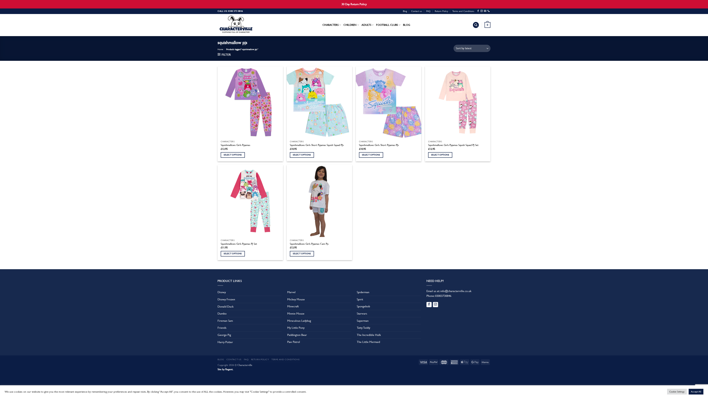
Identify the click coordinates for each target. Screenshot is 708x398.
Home (220, 49)
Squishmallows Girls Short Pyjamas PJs (379, 145)
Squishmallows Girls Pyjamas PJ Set (239, 243)
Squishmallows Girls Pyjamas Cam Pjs (309, 243)
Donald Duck (226, 306)
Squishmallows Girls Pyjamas (235, 145)
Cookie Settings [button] (677, 391)
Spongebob (363, 306)
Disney (222, 292)
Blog (405, 11)
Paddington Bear (297, 335)
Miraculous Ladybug (299, 320)
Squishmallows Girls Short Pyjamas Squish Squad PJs (317, 145)
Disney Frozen (226, 299)
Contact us (416, 11)
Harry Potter (225, 342)
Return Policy (441, 11)
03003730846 (443, 296)
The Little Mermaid (368, 342)
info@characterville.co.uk (455, 291)
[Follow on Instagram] (481, 11)
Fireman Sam (225, 320)
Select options (233, 154)
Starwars (362, 313)
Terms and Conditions (463, 11)
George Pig (224, 335)
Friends (222, 327)
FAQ (428, 11)
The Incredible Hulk (369, 335)
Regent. (229, 369)
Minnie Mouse (295, 313)
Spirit (360, 299)
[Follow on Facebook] (478, 11)
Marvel (291, 292)
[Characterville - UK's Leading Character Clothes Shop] (236, 25)
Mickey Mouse (296, 299)
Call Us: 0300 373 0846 (230, 11)
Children (349, 24)
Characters (330, 24)
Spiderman (363, 292)
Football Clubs (387, 24)
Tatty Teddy (363, 327)
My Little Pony (296, 327)
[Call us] (488, 11)
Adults (366, 24)
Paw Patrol (293, 342)
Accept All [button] (696, 391)
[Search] (476, 25)
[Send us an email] (485, 11)
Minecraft (293, 306)
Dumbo (222, 313)
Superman (363, 320)
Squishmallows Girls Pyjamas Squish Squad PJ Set (453, 145)
